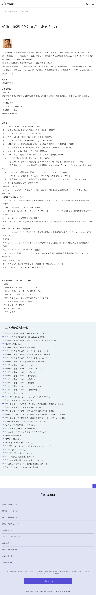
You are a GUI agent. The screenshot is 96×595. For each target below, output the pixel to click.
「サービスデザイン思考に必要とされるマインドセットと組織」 (31, 340)
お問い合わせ (48, 581)
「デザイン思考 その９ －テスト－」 (21, 365)
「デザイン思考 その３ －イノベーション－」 (24, 386)
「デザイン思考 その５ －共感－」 (20, 379)
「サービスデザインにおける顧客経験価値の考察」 (25, 362)
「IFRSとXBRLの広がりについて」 (19, 443)
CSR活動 (5, 556)
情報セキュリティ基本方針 (44, 571)
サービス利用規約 (54, 573)
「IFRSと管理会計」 (13, 439)
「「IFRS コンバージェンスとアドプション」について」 (28, 446)
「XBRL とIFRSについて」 (15, 450)
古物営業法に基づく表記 (62, 571)
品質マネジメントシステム (27, 571)
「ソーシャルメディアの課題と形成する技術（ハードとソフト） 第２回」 (35, 418)
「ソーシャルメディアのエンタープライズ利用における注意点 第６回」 (34, 404)
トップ (4, 11)
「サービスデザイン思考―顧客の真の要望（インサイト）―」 (30, 355)
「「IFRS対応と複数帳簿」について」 (20, 457)
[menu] (92, 4)
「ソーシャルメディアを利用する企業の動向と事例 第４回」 (30, 411)
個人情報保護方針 (12, 571)
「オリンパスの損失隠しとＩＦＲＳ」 (20, 425)
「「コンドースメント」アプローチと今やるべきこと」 (27, 432)
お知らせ (5, 530)
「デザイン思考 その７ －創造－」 (20, 372)
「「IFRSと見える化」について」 (18, 453)
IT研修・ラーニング (10, 511)
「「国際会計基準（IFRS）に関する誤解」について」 (26, 464)
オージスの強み (8, 550)
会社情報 (5, 543)
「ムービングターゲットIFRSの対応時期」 (22, 467)
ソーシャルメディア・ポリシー (80, 571)
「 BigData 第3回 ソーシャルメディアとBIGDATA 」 (27, 397)
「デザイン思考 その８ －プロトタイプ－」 (23, 369)
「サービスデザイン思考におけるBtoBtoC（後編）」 (26, 333)
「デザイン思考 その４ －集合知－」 (21, 383)
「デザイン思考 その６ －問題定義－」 (21, 376)
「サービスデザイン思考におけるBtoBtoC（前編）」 (26, 337)
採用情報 (5, 563)
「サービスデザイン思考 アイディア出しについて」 (26, 358)
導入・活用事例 (8, 517)
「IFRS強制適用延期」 (13, 436)
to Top (94, 486)
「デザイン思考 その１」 (15, 393)
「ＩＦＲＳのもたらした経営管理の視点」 (21, 429)
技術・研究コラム (9, 524)
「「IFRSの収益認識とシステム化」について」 (24, 460)
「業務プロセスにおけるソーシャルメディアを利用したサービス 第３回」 (35, 414)
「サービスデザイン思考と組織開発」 (20, 347)
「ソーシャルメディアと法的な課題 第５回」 (23, 407)
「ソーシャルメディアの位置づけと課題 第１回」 (25, 421)
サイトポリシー (41, 573)
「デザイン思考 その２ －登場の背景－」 (22, 390)
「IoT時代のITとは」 (13, 344)
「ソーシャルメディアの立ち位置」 (19, 400)
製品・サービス (8, 504)
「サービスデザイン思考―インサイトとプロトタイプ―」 (28, 351)
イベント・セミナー (10, 537)
